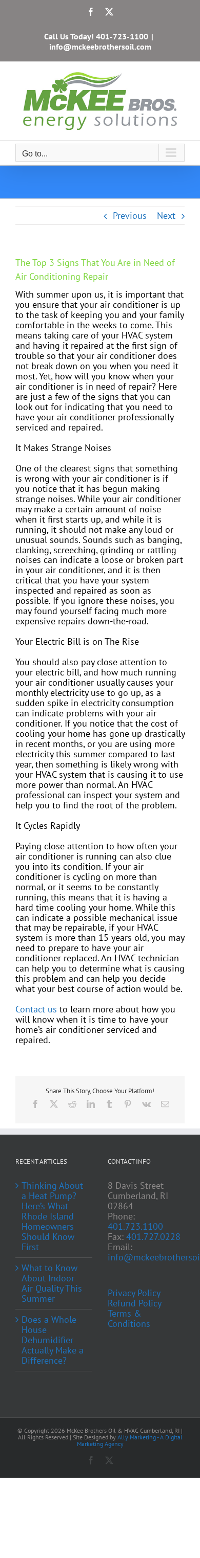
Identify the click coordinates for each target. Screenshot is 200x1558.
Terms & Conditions (129, 1318)
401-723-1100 (122, 36)
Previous (130, 215)
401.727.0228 (153, 1237)
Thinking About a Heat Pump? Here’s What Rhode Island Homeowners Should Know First (52, 1216)
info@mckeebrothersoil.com (100, 46)
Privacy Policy (134, 1293)
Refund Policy (135, 1303)
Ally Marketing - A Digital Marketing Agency (130, 1440)
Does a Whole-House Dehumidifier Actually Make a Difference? (53, 1340)
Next (166, 215)
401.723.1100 (135, 1226)
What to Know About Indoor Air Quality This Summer (52, 1283)
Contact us (36, 1009)
